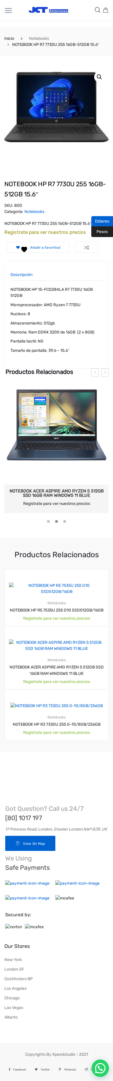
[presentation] (95, 372)
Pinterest (70, 1069)
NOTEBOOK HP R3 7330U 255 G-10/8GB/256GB (57, 724)
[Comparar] (86, 247)
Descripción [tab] (21, 275)
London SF (14, 969)
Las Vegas (13, 1007)
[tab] (21, 277)
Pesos (99, 231)
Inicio (9, 38)
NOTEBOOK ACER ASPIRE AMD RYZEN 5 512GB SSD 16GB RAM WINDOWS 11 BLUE (57, 493)
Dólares (100, 221)
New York (13, 959)
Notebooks (39, 38)
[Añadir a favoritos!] (97, 574)
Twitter (45, 1069)
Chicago (12, 998)
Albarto (11, 1017)
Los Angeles (15, 988)
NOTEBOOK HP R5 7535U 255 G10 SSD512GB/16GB (56, 610)
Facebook (19, 1069)
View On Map (34, 844)
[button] (99, 77)
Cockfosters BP (18, 978)
